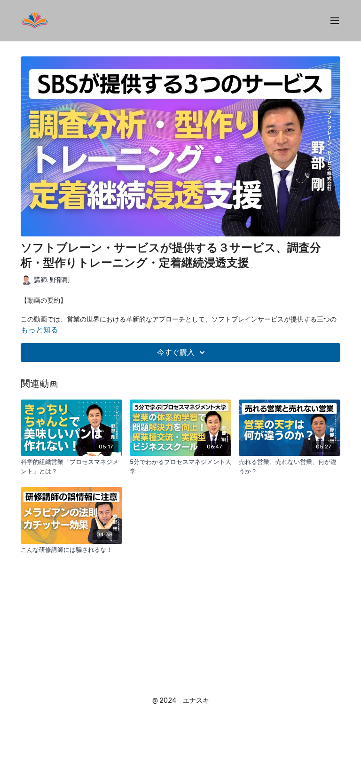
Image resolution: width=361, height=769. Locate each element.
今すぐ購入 (176, 352)
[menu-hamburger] (334, 21)
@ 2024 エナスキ (180, 701)
